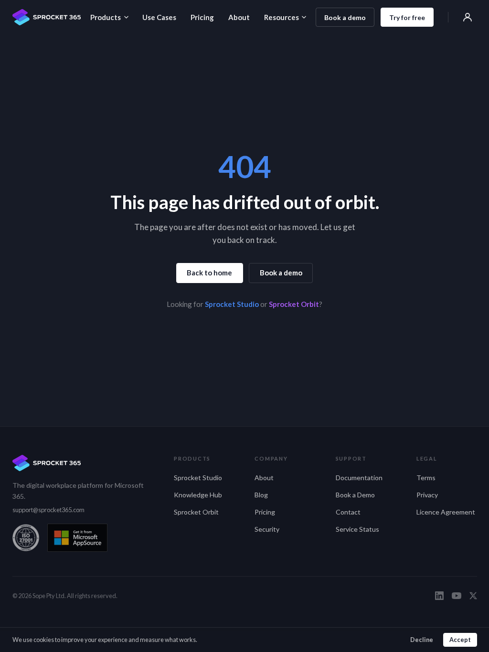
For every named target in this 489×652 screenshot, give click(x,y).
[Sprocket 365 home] (46, 17)
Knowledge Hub (198, 495)
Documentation (359, 477)
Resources (281, 17)
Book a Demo (355, 495)
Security (267, 529)
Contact (348, 512)
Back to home (209, 272)
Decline (421, 639)
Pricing (202, 17)
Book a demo (345, 17)
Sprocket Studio (232, 304)
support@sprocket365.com (48, 510)
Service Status (357, 529)
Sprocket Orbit (294, 304)
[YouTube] (456, 595)
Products (105, 17)
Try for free (407, 17)
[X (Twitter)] (473, 595)
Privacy (427, 495)
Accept (460, 639)
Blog (261, 495)
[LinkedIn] (439, 595)
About (239, 17)
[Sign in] (467, 17)
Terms (426, 477)
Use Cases (159, 17)
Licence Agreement (445, 512)
